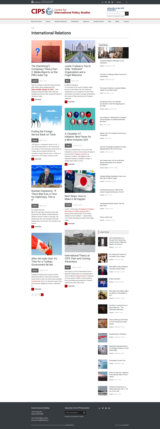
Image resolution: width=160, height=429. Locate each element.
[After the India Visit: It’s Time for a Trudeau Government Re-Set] (46, 244)
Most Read (103, 45)
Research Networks (61, 21)
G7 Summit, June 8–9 (80, 154)
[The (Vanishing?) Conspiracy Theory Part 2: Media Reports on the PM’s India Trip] (46, 51)
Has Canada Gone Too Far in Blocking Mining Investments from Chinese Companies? (112, 163)
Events (48, 21)
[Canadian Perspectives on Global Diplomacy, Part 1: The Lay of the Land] (102, 390)
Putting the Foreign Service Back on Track (43, 133)
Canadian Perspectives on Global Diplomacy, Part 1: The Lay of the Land (118, 389)
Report (67, 267)
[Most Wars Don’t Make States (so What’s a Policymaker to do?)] (102, 294)
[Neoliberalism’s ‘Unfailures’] (102, 337)
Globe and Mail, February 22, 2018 (42, 89)
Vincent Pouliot (81, 276)
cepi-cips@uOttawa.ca (41, 420)
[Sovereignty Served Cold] (102, 364)
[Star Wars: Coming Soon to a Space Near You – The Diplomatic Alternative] (102, 309)
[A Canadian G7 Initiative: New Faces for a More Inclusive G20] (80, 119)
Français (126, 21)
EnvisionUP (126, 425)
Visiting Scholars (99, 21)
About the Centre (36, 21)
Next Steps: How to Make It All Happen (75, 198)
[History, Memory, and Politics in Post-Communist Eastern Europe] (102, 323)
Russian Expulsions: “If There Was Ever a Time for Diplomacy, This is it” (44, 195)
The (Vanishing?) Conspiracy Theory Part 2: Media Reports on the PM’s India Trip (44, 71)
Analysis (35, 81)
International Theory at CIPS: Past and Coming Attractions (77, 258)
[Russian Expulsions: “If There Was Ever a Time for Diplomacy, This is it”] (46, 176)
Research (86, 21)
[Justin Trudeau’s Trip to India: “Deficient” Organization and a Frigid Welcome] (80, 51)
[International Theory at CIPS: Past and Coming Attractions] (80, 241)
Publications (75, 21)
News (67, 81)
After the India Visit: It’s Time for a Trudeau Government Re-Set (44, 261)
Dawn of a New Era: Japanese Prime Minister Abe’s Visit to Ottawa (118, 375)
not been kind (35, 281)
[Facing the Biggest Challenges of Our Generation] (113, 52)
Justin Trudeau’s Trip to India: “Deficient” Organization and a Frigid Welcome (78, 71)
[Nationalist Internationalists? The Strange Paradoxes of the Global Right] (102, 350)
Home (32, 28)
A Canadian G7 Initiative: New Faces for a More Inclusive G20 (78, 136)
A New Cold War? (114, 279)
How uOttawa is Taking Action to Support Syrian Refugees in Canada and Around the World (113, 120)
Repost (107, 109)
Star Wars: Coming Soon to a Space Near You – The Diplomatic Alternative (118, 307)
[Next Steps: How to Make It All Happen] (80, 181)
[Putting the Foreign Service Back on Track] (46, 117)
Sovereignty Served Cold (117, 360)
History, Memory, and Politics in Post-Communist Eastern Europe (118, 322)
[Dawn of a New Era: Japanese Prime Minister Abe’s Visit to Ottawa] (102, 376)
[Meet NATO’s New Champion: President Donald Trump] (102, 270)
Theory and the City (106, 217)
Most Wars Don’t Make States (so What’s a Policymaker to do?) (119, 293)
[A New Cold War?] (102, 282)
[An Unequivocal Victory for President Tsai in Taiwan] (102, 258)
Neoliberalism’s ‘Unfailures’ (118, 334)
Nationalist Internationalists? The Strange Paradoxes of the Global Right (119, 348)
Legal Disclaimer (69, 425)
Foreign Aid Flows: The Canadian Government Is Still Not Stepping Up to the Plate (112, 104)
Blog (109, 21)
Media (117, 21)
